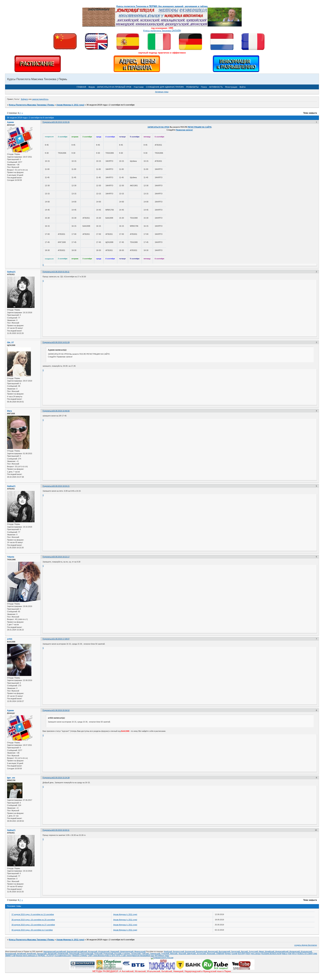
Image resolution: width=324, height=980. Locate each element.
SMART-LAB (10, 956)
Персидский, (74, 954)
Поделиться (48, 122)
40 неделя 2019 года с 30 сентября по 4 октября (32, 930)
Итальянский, (104, 951)
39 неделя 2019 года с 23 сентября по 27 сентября (33, 925)
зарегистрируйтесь (40, 99)
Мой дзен (150, 956)
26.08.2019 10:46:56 (61, 411)
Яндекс (228, 954)
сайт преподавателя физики (134, 956)
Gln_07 (10, 342)
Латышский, (42, 954)
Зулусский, (254, 951)
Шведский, (192, 954)
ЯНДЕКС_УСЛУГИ (46, 956)
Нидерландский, (127, 951)
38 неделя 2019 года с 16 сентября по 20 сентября (33, 920)
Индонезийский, (282, 951)
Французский (140, 951)
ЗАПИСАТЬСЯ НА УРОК (158, 127)
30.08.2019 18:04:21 (61, 486)
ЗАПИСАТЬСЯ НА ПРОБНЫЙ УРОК (114, 87)
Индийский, (270, 951)
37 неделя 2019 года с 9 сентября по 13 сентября (32, 914)
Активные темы (161, 92)
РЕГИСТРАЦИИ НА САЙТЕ (199, 127)
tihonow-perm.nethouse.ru (26, 956)
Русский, (118, 954)
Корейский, (32, 954)
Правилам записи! (184, 130)
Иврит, (262, 951)
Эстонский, (202, 954)
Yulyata (10, 557)
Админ (10, 122)
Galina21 (11, 272)
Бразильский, (202, 951)
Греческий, (236, 951)
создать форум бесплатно (305, 945)
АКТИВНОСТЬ (216, 87)
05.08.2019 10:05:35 (61, 122)
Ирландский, (295, 951)
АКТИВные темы (162, 956)
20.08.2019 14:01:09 (61, 342)
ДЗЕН (247, 954)
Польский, (98, 954)
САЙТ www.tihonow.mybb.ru (100, 956)
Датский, (245, 951)
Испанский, (93, 951)
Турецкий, (165, 954)
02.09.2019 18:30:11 (61, 830)
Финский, (174, 954)
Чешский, (182, 954)
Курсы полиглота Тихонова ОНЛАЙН (162, 30)
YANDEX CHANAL (79, 956)
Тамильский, (155, 954)
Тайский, (146, 954)
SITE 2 (119, 956)
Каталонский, (11, 954)
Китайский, (22, 954)
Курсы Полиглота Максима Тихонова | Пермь (31, 105)
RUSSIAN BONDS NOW (271, 954)
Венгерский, (213, 951)
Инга (9, 411)
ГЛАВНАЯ (81, 87)
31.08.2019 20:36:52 (61, 710)
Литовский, (53, 954)
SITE (114, 956)
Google (234, 954)
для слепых (256, 954)
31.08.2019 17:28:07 (61, 639)
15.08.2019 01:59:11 (61, 272)
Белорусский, (179, 951)
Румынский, (108, 954)
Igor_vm (11, 778)
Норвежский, (63, 954)
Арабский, (168, 951)
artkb (9, 639)
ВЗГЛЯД (241, 954)
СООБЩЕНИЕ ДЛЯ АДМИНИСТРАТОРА (165, 87)
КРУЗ (294, 954)
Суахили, (126, 954)
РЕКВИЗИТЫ (192, 87)
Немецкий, (115, 951)
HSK (290, 954)
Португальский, (87, 954)
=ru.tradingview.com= (63, 956)
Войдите (24, 99)
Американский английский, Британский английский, (65, 951)
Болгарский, (190, 951)
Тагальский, (136, 954)
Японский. (211, 954)
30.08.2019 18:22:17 (61, 557)
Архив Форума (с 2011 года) (70, 105)
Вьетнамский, (225, 951)
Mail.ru (284, 954)
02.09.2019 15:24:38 (61, 778)
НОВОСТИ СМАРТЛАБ (307, 954)
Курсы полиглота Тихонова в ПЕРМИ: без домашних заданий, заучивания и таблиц (162, 6)
